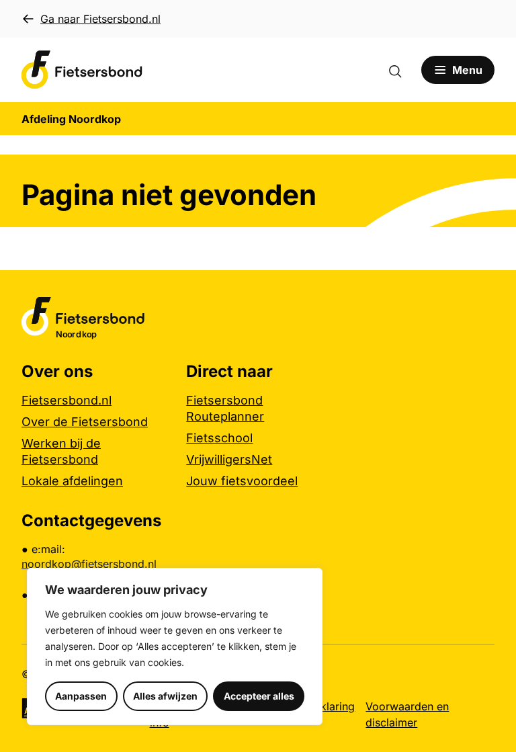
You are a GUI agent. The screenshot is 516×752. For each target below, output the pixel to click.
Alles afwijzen (165, 696)
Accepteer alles (259, 696)
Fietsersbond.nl (67, 400)
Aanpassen (81, 696)
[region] (174, 646)
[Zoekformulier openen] (402, 70)
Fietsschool (219, 438)
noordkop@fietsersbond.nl (89, 564)
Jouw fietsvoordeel (242, 481)
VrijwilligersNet (229, 459)
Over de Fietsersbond (85, 422)
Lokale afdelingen (72, 481)
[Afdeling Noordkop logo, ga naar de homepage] (82, 69)
